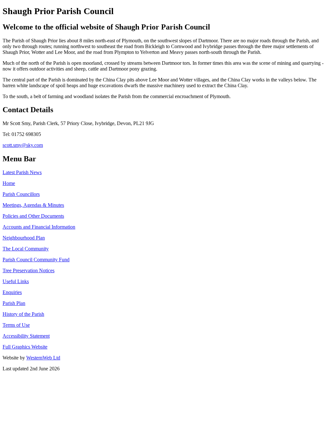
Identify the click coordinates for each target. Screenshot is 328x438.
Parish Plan (14, 303)
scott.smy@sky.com (23, 145)
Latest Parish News (22, 172)
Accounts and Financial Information (39, 227)
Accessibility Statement (26, 336)
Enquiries (12, 292)
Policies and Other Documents (33, 216)
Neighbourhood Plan (24, 237)
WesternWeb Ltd (43, 357)
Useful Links (16, 281)
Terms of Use (16, 325)
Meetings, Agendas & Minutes (33, 205)
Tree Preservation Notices (28, 270)
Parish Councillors (21, 194)
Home (9, 183)
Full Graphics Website (25, 347)
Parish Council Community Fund (36, 259)
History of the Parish (23, 314)
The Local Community (26, 248)
